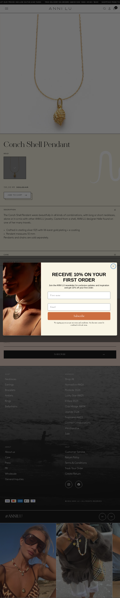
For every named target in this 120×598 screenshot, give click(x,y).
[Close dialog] (113, 266)
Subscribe (79, 316)
